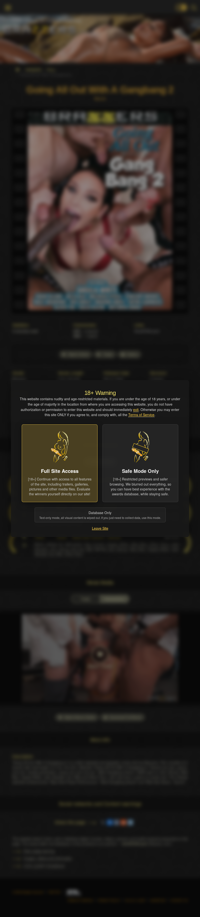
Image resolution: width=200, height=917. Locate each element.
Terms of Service (141, 414)
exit (136, 409)
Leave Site (100, 528)
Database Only (100, 515)
